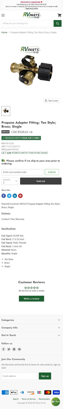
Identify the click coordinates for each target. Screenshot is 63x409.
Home (4, 32)
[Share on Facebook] (3, 196)
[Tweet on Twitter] (9, 196)
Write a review (31, 298)
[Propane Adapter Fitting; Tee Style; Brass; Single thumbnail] (6, 111)
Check (52, 172)
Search (15, 399)
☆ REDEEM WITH (21, 138)
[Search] (58, 23)
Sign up (45, 376)
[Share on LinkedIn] (15, 196)
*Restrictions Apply (31, 8)
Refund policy (44, 399)
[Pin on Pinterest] (20, 196)
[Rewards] (55, 401)
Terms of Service (29, 399)
